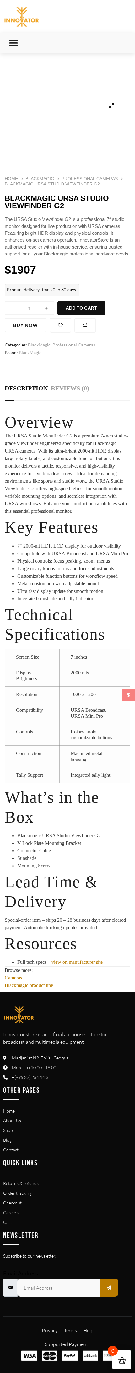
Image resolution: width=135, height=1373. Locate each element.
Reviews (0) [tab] (70, 388)
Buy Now (25, 325)
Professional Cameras (90, 178)
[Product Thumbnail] (111, 105)
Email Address (20, 1273)
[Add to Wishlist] (61, 325)
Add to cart (81, 308)
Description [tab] (26, 388)
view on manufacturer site (77, 962)
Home (11, 178)
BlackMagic (39, 178)
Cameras (13, 977)
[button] (13, 43)
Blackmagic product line (29, 985)
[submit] (109, 1288)
